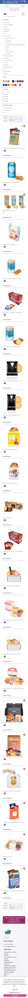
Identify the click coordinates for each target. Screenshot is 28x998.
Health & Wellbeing (8, 55)
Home (5, 16)
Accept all (15, 995)
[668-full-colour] (5, 417)
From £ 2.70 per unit (7, 897)
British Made (7, 110)
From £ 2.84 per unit (7, 829)
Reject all (15, 989)
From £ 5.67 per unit (7, 695)
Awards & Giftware (8, 24)
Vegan (4, 1)
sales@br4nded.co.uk (14, 10)
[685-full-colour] (5, 486)
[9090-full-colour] (5, 315)
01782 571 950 (14, 9)
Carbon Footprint (9, 962)
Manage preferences (14, 992)
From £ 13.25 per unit (7, 764)
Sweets (8, 53)
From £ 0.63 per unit (7, 490)
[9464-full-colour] (5, 656)
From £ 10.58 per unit (7, 863)
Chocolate (8, 40)
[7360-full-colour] (5, 859)
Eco (5, 33)
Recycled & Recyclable (10, 957)
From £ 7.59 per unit (7, 285)
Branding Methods (10, 2)
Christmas (8, 42)
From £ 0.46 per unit (7, 456)
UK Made (6, 954)
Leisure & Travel (8, 60)
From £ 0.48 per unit (7, 388)
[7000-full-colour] (5, 759)
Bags (5, 27)
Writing (5, 73)
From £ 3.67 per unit (7, 189)
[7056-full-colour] (5, 893)
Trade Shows (7, 71)
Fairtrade (6, 960)
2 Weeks (6, 94)
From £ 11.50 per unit (7, 251)
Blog (17, 2)
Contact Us (9, 1)
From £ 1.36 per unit (7, 155)
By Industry (7, 29)
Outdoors (6, 64)
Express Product (8, 108)
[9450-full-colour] (5, 622)
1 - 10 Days (7, 92)
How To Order (16, 1)
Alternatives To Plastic (10, 952)
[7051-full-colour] (5, 824)
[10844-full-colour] (5, 349)
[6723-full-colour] (5, 725)
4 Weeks (6, 98)
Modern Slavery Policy (10, 967)
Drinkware (6, 31)
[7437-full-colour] (5, 793)
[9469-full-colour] (5, 588)
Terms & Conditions (9, 972)
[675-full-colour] (5, 383)
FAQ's (4, 2)
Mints (7, 49)
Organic (6, 959)
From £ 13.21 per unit (7, 729)
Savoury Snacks (10, 51)
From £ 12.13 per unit (7, 661)
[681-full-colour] (5, 451)
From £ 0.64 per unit (7, 422)
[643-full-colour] (5, 281)
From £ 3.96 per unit (7, 627)
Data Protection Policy (10, 970)
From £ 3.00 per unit (7, 319)
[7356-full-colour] (5, 520)
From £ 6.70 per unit (7, 524)
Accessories (7, 22)
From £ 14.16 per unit (7, 798)
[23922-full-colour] (5, 247)
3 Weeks (6, 96)
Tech (5, 69)
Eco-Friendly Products (10, 965)
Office (5, 62)
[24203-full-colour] (5, 185)
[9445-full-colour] (5, 691)
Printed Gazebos (8, 67)
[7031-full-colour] (5, 150)
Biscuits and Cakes (10, 38)
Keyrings (6, 58)
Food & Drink (7, 36)
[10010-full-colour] (5, 554)
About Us (22, 1)
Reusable (6, 955)
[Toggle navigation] (23, 14)
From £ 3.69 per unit (7, 217)
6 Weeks (6, 101)
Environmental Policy (10, 969)
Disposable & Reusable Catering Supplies (15, 44)
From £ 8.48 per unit (7, 353)
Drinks (7, 47)
